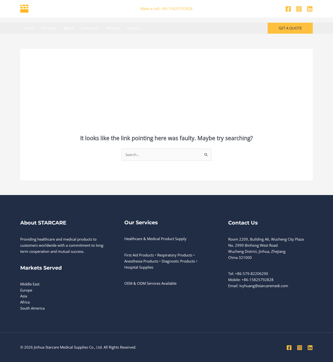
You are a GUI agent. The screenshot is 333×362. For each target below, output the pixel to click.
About (69, 28)
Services (134, 28)
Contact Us (90, 28)
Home (29, 28)
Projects (113, 28)
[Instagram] (299, 9)
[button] (290, 28)
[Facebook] (288, 9)
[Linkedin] (310, 9)
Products (48, 28)
